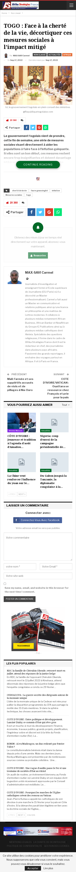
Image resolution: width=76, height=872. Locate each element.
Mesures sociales (13, 195)
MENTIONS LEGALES (20, 842)
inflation (56, 191)
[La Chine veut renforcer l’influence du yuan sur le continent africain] (21, 462)
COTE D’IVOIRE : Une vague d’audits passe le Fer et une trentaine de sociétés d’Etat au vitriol (36, 769)
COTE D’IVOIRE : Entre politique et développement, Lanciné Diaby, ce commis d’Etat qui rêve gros (35, 721)
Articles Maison (15, 431)
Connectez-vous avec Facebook (40, 520)
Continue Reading (38, 164)
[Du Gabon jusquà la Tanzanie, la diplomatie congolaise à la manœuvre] (54, 462)
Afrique (67, 55)
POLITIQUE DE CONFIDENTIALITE (24, 845)
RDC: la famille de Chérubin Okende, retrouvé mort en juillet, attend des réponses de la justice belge (36, 672)
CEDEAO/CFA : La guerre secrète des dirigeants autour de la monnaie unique (37, 696)
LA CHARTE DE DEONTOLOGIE (49, 842)
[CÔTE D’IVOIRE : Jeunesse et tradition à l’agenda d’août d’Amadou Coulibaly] (21, 422)
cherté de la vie (19, 191)
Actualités (54, 55)
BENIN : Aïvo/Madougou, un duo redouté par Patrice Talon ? (35, 745)
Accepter (32, 868)
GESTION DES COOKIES (56, 845)
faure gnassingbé (39, 191)
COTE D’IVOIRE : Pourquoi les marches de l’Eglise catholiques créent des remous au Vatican (33, 794)
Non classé (40, 55)
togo (28, 195)
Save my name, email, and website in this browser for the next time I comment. (37, 589)
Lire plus (48, 868)
